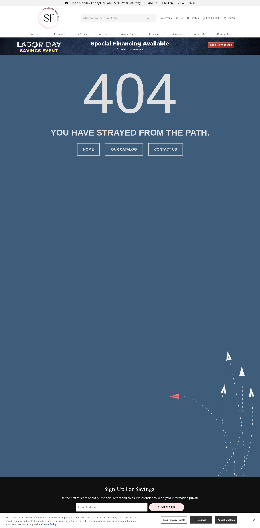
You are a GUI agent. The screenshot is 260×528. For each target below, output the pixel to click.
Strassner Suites (128, 34)
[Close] (254, 520)
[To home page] (48, 18)
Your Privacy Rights (174, 519)
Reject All (201, 519)
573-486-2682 (185, 3)
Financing (154, 34)
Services (177, 34)
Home (88, 149)
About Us (199, 34)
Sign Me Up (166, 507)
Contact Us (223, 34)
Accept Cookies (226, 519)
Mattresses (59, 34)
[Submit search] (148, 18)
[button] (162, 18)
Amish (103, 34)
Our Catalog (124, 149)
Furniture (35, 34)
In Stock (82, 34)
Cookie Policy (48, 524)
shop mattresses (221, 45)
